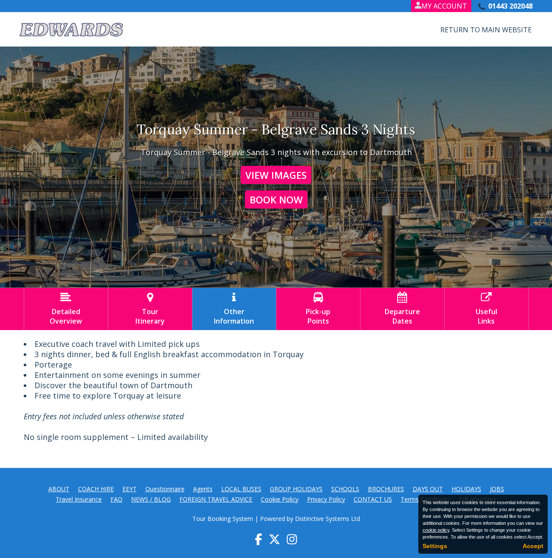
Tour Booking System (222, 518)
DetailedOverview (66, 309)
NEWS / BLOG (151, 499)
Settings (435, 545)
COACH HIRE (96, 489)
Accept (533, 545)
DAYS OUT (428, 489)
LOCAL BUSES (241, 489)
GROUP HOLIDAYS (296, 489)
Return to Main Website (486, 29)
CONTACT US (373, 499)
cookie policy (436, 530)
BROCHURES (386, 489)
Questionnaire (165, 489)
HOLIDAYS (466, 489)
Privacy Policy (326, 499)
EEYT (129, 489)
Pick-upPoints (318, 309)
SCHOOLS (345, 489)
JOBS (497, 489)
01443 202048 (510, 6)
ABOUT (58, 489)
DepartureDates (402, 309)
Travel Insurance (79, 499)
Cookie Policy (279, 499)
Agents (203, 489)
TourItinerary (150, 309)
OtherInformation (234, 309)
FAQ (116, 499)
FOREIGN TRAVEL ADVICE (215, 499)
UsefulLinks (486, 309)
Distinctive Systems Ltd (327, 518)
